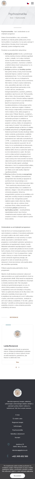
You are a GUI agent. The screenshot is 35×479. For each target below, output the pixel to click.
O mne (17, 415)
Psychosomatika (17, 430)
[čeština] (28, 3)
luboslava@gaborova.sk (19, 450)
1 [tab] (16, 367)
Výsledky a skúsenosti (17, 434)
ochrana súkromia (27, 471)
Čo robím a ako (17, 418)
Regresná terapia (17, 422)
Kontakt (17, 437)
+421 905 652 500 (20, 456)
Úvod (11, 18)
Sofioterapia (17, 426)
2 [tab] (18, 367)
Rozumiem (17, 476)
